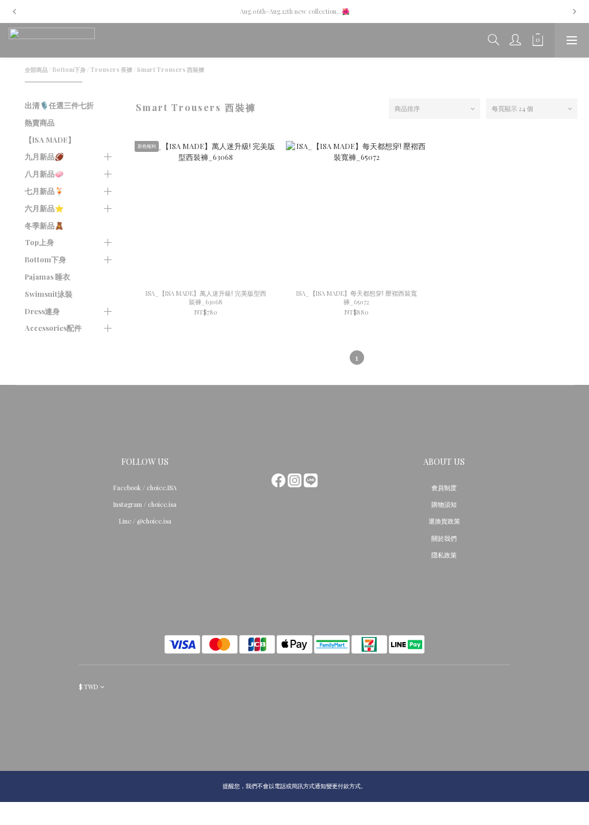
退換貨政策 (444, 521)
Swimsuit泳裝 (48, 294)
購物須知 (444, 504)
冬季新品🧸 (44, 225)
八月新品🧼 (44, 173)
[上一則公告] (14, 11)
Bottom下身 (69, 70)
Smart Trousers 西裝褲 (170, 70)
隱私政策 (444, 555)
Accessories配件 (53, 328)
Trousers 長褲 (111, 70)
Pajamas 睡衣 (47, 276)
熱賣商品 (40, 122)
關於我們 (444, 538)
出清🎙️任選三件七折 (59, 105)
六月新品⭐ (44, 208)
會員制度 (444, 487)
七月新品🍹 (44, 191)
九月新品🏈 (44, 156)
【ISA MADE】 (50, 139)
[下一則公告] (574, 11)
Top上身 (39, 242)
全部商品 (36, 70)
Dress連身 (42, 311)
